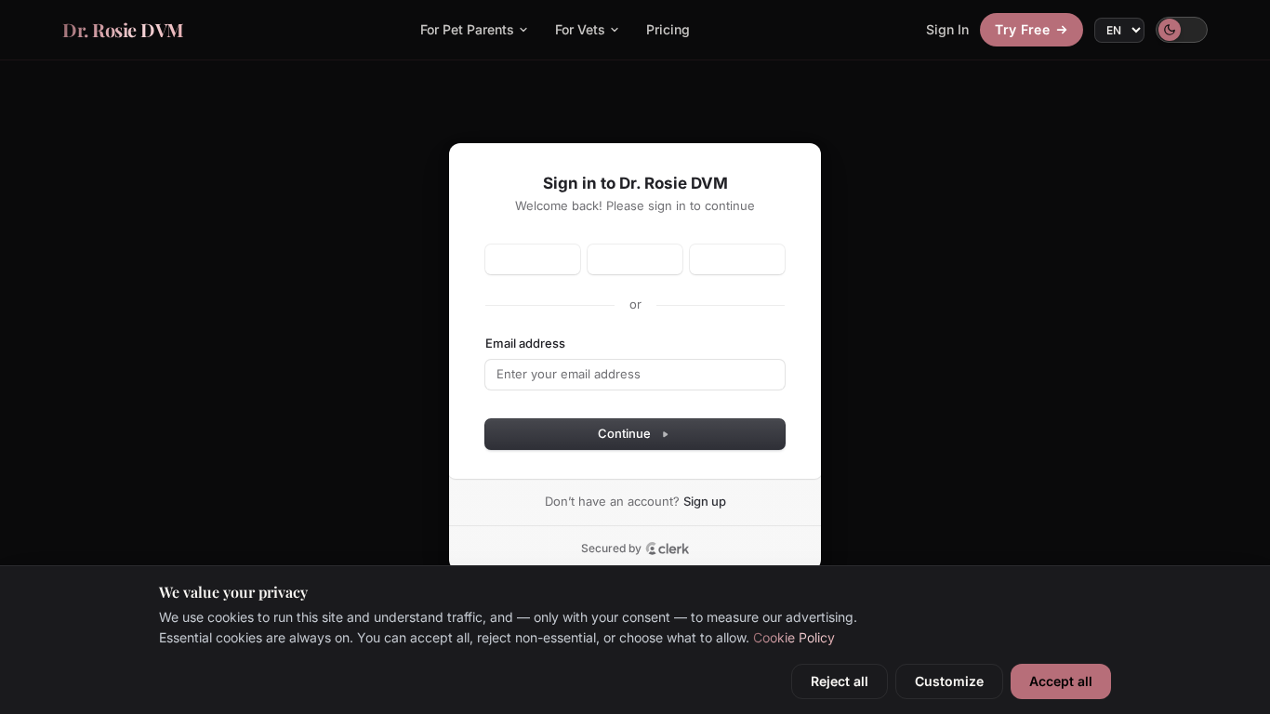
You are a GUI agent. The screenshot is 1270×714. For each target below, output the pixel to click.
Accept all (1060, 681)
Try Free (1022, 29)
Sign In (947, 29)
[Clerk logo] (667, 548)
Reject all (839, 681)
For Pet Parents (467, 29)
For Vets (580, 29)
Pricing (668, 29)
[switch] (1182, 30)
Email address (525, 343)
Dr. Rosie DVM (123, 29)
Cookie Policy (794, 637)
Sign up (704, 501)
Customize (949, 681)
